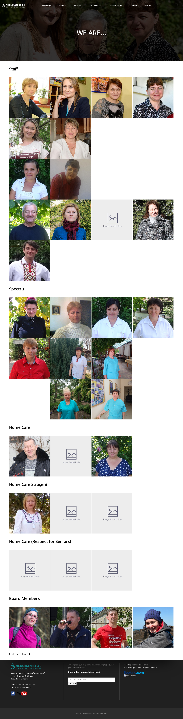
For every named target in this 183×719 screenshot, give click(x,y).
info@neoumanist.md (25, 684)
